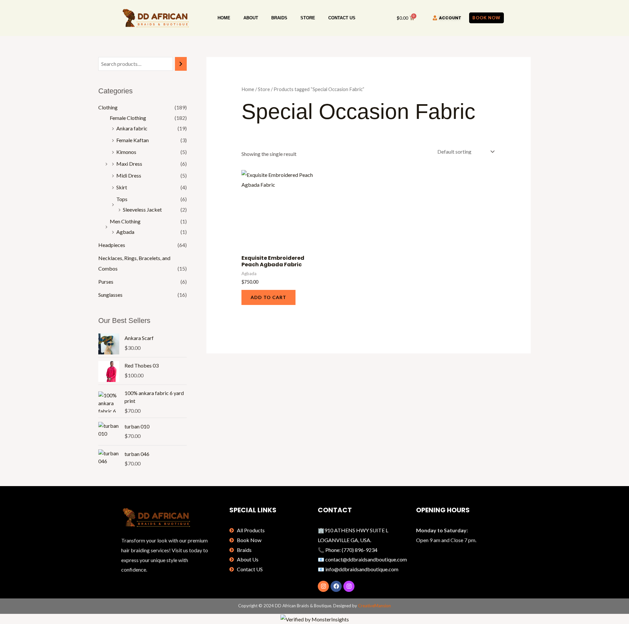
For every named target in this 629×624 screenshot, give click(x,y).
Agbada (125, 232)
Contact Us (341, 17)
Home (224, 17)
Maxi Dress (129, 164)
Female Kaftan (132, 140)
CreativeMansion (374, 605)
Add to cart (268, 297)
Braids (279, 17)
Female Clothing (128, 118)
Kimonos (126, 152)
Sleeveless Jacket (142, 209)
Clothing (108, 107)
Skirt (121, 187)
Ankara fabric (131, 128)
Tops (121, 199)
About (250, 17)
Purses (105, 281)
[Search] (181, 64)
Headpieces (111, 245)
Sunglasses (110, 295)
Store (307, 17)
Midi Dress (128, 175)
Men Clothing (125, 221)
